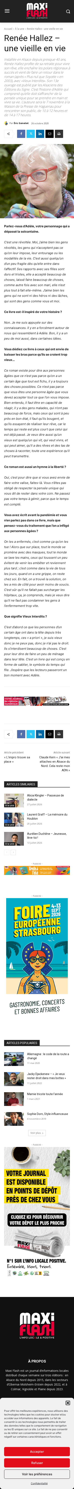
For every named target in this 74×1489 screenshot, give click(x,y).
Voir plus (35, 1133)
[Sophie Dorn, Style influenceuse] (14, 1119)
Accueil (8, 29)
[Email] (49, 134)
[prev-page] (6, 852)
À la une (19, 29)
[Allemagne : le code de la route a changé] (14, 1059)
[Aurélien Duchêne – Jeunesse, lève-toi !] (14, 839)
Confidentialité (39, 1483)
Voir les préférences (37, 1474)
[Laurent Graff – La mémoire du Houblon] (14, 819)
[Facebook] (21, 134)
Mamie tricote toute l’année (45, 1094)
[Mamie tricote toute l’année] (14, 1099)
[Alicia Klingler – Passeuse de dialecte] (14, 800)
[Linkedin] (40, 134)
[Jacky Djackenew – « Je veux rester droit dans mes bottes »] (14, 1079)
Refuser (37, 1463)
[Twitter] (31, 134)
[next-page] (13, 852)
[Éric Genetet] (6, 123)
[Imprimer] (59, 134)
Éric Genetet (21, 123)
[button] (68, 1403)
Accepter (37, 1452)
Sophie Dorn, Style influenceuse (47, 1114)
